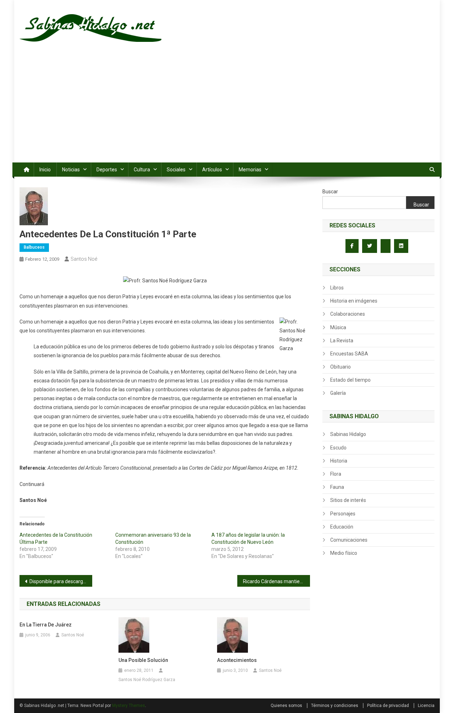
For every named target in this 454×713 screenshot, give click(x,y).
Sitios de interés (348, 500)
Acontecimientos (237, 660)
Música (338, 327)
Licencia (426, 705)
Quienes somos (286, 705)
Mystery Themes (128, 705)
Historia (338, 461)
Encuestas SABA (349, 353)
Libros (337, 288)
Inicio (45, 169)
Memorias (250, 169)
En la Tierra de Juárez (46, 625)
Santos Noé (84, 259)
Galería (338, 393)
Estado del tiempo (350, 380)
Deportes (106, 169)
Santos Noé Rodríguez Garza (146, 679)
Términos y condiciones (334, 705)
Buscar (330, 191)
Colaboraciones (347, 314)
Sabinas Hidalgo (348, 434)
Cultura (142, 169)
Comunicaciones (348, 540)
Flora (335, 474)
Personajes (342, 513)
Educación (341, 527)
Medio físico (343, 553)
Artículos (212, 169)
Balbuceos (34, 247)
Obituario (340, 367)
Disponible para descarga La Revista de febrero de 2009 (60, 581)
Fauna (337, 487)
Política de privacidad (388, 705)
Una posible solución (143, 660)
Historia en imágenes (353, 301)
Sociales (176, 169)
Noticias (71, 169)
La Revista (341, 340)
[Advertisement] (227, 109)
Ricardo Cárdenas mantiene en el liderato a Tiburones (276, 581)
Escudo (338, 448)
